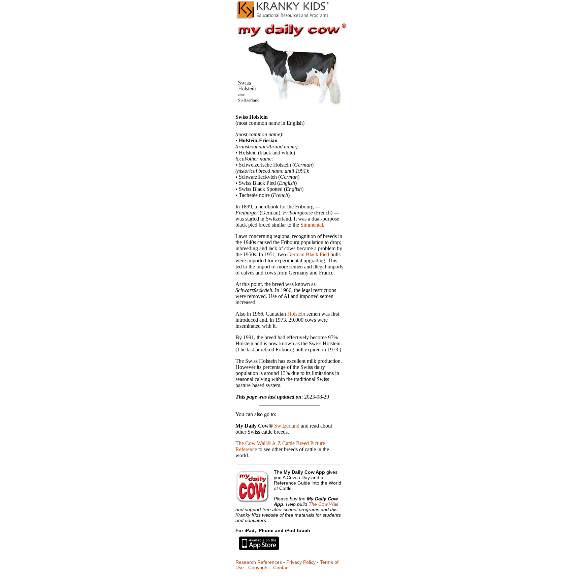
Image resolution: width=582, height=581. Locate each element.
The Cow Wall (323, 504)
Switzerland (286, 426)
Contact (281, 567)
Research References (258, 562)
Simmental (311, 225)
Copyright (258, 567)
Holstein (296, 314)
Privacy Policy (301, 562)
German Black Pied (308, 254)
